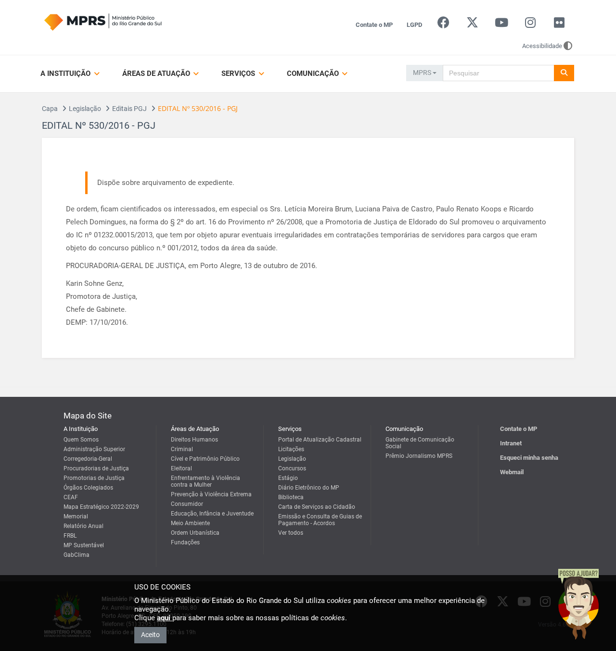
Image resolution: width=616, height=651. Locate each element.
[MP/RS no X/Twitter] (472, 24)
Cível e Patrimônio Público (205, 458)
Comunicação (314, 73)
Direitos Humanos (194, 439)
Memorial (76, 516)
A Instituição (66, 73)
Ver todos (290, 532)
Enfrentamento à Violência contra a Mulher (205, 481)
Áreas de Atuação (157, 73)
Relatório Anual (83, 526)
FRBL (70, 535)
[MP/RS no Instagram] (530, 24)
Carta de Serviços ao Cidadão (316, 507)
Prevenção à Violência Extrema (211, 494)
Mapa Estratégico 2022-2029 (101, 507)
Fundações (185, 542)
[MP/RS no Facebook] (443, 24)
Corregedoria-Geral (88, 458)
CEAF (71, 497)
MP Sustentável (84, 545)
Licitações (291, 449)
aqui (164, 618)
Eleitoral (181, 468)
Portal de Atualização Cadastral (319, 439)
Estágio (288, 478)
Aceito (150, 635)
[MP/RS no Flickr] (559, 24)
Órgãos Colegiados (88, 487)
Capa (50, 108)
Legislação (85, 108)
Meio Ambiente (190, 523)
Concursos (292, 468)
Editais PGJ (129, 108)
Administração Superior (94, 449)
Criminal (182, 449)
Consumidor (187, 504)
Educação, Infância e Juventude (212, 513)
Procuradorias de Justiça (96, 468)
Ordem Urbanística (195, 532)
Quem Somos (81, 439)
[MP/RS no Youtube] (501, 24)
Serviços (239, 73)
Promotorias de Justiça (94, 478)
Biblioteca (291, 497)
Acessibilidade (542, 45)
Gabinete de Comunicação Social (419, 443)
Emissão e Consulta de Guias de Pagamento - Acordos (320, 520)
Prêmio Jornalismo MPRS (418, 456)
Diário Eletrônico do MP (308, 487)
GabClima (77, 555)
